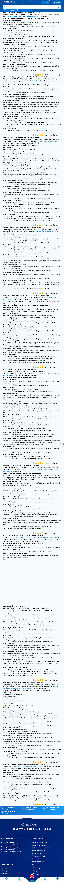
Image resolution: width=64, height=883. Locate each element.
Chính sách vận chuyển (39, 856)
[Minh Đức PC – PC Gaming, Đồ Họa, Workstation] (11, 3)
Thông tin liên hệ (6, 868)
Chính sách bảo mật (38, 859)
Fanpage (37, 868)
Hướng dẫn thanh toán (39, 845)
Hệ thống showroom (7, 871)
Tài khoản (57, 2)
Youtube (36, 874)
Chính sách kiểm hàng (38, 850)
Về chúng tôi (5, 873)
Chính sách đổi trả (37, 853)
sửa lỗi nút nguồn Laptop (34, 81)
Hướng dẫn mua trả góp (39, 842)
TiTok (35, 871)
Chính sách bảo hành (38, 861)
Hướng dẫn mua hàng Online (40, 848)
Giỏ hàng (46, 2)
